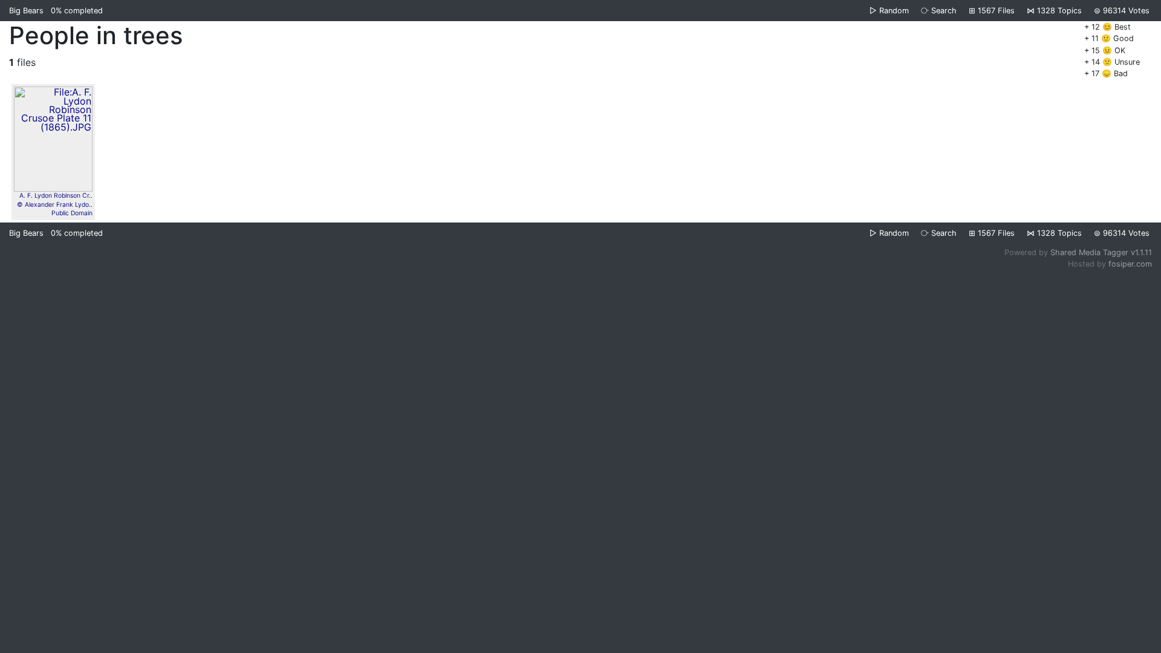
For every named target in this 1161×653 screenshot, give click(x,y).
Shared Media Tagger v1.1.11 (1101, 252)
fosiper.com (1130, 263)
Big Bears (26, 10)
